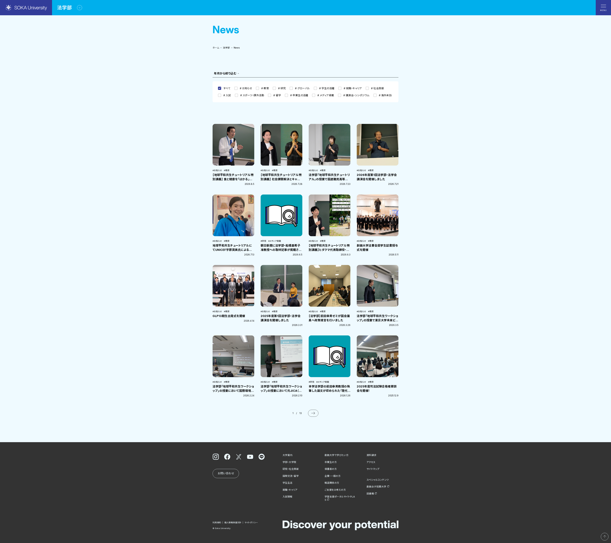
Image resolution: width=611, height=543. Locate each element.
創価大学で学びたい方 (337, 455)
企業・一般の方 (333, 475)
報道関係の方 (332, 482)
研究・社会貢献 (291, 468)
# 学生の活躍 (326, 88)
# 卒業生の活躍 (299, 95)
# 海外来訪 (385, 95)
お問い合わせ (226, 473)
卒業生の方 (331, 462)
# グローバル (302, 88)
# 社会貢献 (377, 88)
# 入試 (227, 95)
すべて (227, 88)
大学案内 (287, 455)
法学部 (226, 47)
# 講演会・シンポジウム (356, 95)
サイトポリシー (251, 522)
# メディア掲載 (325, 95)
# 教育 (265, 88)
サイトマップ (373, 468)
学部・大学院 (289, 462)
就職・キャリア (290, 489)
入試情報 (287, 496)
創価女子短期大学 (376, 486)
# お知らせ (246, 88)
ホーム (216, 47)
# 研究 (282, 88)
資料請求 (371, 455)
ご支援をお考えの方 (335, 489)
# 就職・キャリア (353, 88)
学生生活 (287, 482)
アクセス (371, 462)
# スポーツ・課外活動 (252, 95)
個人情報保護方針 (232, 522)
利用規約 (217, 522)
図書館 (370, 493)
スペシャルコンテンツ (378, 479)
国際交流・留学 (291, 475)
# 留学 (277, 95)
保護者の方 (331, 468)
